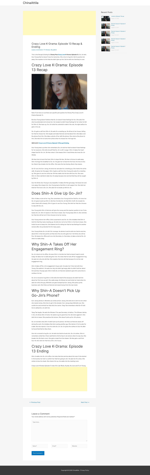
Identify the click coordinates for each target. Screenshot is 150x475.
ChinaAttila (30, 3)
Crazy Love (61, 54)
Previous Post (35, 402)
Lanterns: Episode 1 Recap (117, 16)
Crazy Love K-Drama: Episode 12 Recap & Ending (54, 143)
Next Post (85, 402)
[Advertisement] (59, 23)
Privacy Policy (84, 470)
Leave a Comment (37, 50)
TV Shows (47, 50)
